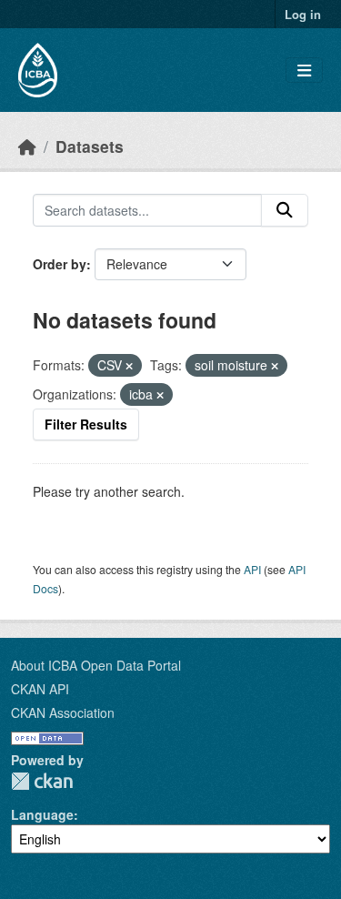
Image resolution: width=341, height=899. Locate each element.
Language (42, 814)
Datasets (89, 146)
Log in (303, 14)
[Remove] (129, 366)
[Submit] (284, 210)
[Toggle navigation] (304, 70)
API (252, 569)
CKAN (42, 781)
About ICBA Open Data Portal (96, 665)
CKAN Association (63, 712)
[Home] (27, 146)
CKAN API (40, 689)
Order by (59, 264)
